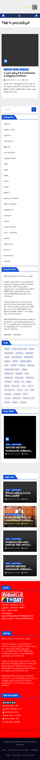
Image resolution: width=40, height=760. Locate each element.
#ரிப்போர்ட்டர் (17, 398)
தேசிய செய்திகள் (10, 204)
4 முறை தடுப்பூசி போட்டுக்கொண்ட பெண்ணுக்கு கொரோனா (20, 74)
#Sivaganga (9, 377)
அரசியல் (7, 124)
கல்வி (6, 164)
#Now (6, 365)
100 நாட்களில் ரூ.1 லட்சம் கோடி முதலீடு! (18, 276)
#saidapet (19, 373)
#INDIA (7, 357)
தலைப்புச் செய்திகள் (11, 198)
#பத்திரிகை (17, 394)
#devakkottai (9, 353)
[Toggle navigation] (19, 15)
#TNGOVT (8, 382)
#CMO (32, 349)
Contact (8, 755)
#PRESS (22, 365)
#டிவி (26, 390)
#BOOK (7, 349)
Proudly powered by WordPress (14, 742)
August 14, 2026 (11, 454)
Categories (34, 750)
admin (26, 80)
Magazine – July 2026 (12, 335)
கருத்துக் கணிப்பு (10, 158)
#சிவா (24, 386)
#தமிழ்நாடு (8, 394)
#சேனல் (30, 386)
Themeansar (20, 744)
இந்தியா (15, 402)
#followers (19, 353)
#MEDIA (7, 361)
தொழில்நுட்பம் (9, 210)
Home (4, 750)
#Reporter (30, 365)
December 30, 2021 (13, 80)
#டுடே (32, 390)
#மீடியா (25, 394)
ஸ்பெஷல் (7, 261)
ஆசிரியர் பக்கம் (9, 130)
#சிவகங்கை (16, 386)
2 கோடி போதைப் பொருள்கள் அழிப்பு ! (19, 750)
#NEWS (15, 361)
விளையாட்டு (8, 244)
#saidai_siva (9, 373)
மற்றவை (7, 221)
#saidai (24, 369)
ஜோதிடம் (7, 192)
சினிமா (6, 181)
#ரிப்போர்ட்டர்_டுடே (28, 398)
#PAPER (14, 365)
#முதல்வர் (8, 398)
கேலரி (6, 175)
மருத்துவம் (15, 69)
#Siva (27, 373)
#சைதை (20, 390)
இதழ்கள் (7, 147)
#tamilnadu (30, 377)
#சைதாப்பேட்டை (10, 390)
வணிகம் (7, 238)
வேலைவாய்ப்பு (9, 255)
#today (16, 382)
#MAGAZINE (28, 357)
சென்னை (23, 402)
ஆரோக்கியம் (8, 141)
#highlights (29, 353)
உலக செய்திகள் (7, 69)
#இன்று (7, 386)
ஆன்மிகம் (7, 135)
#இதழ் (29, 382)
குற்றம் (6, 170)
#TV (23, 382)
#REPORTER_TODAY (12, 369)
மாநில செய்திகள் (24, 69)
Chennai (7, 402)
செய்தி (6, 187)
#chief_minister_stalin (19, 349)
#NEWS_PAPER (25, 361)
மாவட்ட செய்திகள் (10, 232)
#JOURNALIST (17, 357)
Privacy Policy (16, 755)
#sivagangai (19, 377)
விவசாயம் (7, 250)
